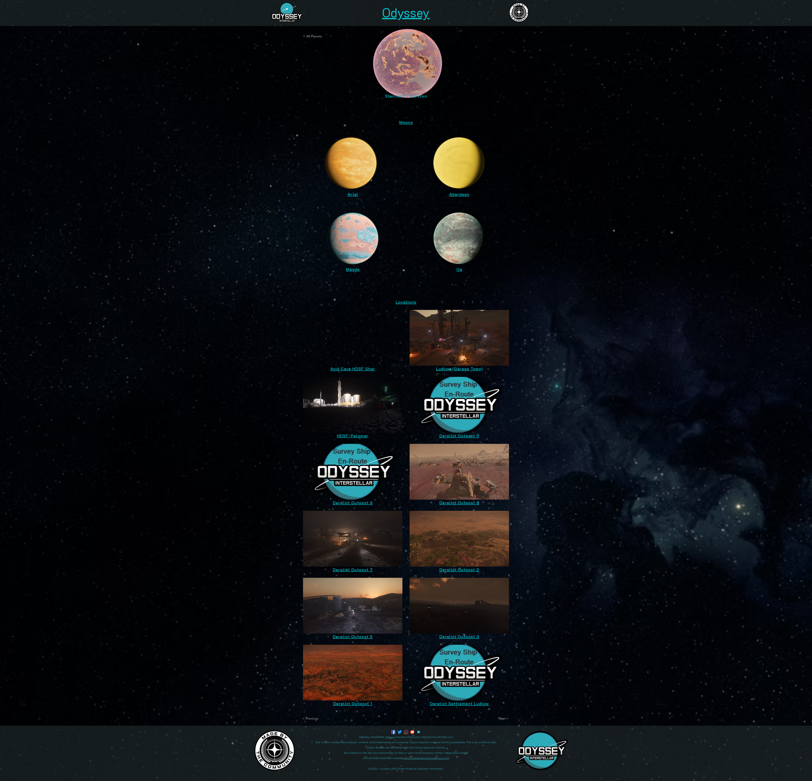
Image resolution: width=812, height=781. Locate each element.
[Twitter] (400, 732)
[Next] (502, 302)
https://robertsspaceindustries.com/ (426, 758)
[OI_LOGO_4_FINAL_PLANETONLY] (419, 732)
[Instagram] (406, 732)
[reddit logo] (412, 732)
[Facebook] (393, 732)
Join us (390, 737)
